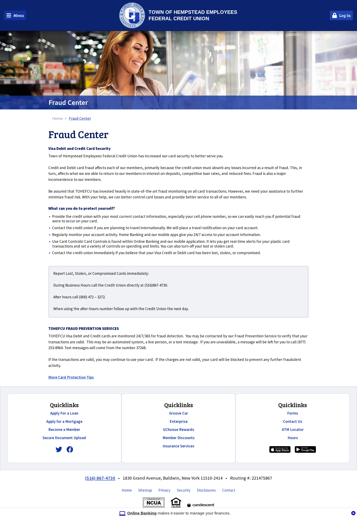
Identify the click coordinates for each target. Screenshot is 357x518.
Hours (293, 437)
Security (183, 490)
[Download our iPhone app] (280, 449)
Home (57, 118)
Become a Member (64, 429)
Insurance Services (178, 445)
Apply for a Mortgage (64, 421)
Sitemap (145, 490)
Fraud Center (68, 102)
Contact (228, 490)
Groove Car (178, 413)
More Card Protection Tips (71, 377)
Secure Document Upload (64, 437)
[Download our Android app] (305, 449)
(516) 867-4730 (100, 478)
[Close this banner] (353, 512)
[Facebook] (70, 449)
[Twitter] (59, 449)
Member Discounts (179, 437)
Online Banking (142, 513)
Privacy (164, 490)
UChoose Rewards (178, 429)
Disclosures (206, 490)
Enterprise (179, 421)
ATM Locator (293, 429)
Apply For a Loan (64, 413)
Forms (292, 413)
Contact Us (292, 421)
